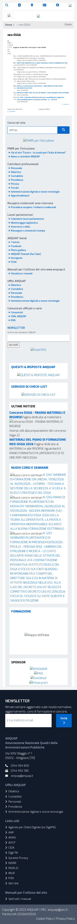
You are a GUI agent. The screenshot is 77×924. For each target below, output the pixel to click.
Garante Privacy (18, 858)
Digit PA (13, 853)
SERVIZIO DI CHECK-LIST (29, 387)
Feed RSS (12, 111)
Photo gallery (18, 250)
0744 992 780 (20, 771)
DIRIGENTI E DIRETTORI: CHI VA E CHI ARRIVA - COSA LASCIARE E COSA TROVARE (43, 93)
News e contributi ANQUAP (25, 156)
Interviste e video (20, 226)
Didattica (16, 172)
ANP (11, 832)
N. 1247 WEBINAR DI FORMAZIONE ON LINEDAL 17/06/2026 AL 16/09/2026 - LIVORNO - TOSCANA (38, 479)
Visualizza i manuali (22, 273)
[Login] (58, 5)
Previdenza (17, 180)
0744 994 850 (20, 766)
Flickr (14, 261)
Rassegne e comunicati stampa (28, 230)
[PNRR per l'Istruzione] (38, 140)
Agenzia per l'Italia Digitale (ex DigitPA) (32, 827)
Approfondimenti (20, 195)
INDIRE (12, 863)
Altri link (13, 883)
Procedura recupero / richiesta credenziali (33, 207)
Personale (16, 168)
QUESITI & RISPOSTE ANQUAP (33, 367)
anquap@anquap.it (22, 776)
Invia (64, 718)
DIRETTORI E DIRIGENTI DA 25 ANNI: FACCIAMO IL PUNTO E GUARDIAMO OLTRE (42, 63)
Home (8, 24)
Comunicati (17, 312)
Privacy (15, 183)
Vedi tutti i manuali (19, 899)
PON (11, 878)
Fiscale (15, 187)
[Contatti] (45, 5)
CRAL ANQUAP (18, 316)
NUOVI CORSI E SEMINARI (29, 468)
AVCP (11, 842)
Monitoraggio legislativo (24, 222)
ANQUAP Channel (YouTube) (26, 254)
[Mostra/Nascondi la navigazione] (9, 15)
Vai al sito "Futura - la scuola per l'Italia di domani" (38, 152)
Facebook (16, 246)
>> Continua (65, 104)
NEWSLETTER (16, 328)
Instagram (16, 258)
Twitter (15, 242)
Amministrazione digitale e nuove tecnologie (35, 191)
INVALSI (13, 868)
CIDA (11, 848)
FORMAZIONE (21, 611)
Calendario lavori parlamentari (27, 218)
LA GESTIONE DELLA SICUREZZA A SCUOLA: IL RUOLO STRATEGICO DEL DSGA (38, 488)
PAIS (13, 320)
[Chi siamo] (20, 5)
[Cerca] (7, 5)
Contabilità (17, 176)
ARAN (12, 837)
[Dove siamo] (33, 5)
